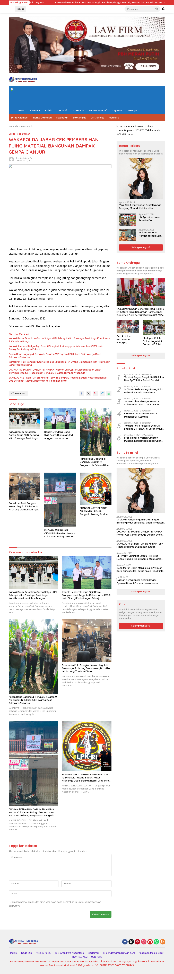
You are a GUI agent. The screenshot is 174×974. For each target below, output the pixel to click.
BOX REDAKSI (80, 956)
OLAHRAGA (78, 110)
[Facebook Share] (81, 393)
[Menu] (11, 9)
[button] (156, 9)
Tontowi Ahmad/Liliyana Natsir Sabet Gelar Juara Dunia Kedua (142, 403)
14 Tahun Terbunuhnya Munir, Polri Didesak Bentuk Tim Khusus (143, 391)
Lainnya (132, 110)
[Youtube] (150, 942)
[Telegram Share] (102, 393)
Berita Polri (15, 133)
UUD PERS (96, 956)
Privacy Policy (43, 952)
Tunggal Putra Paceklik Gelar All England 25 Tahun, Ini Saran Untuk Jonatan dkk (143, 427)
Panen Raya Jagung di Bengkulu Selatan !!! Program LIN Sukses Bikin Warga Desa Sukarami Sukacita (55, 356)
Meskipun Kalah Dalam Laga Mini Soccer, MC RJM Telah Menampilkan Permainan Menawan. (154, 341)
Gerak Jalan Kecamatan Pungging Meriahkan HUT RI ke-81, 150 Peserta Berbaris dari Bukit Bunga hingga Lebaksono (127, 339)
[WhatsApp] (156, 942)
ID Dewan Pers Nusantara (69, 952)
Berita (22, 110)
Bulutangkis (79, 117)
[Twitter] (131, 942)
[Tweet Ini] (88, 393)
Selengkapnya (139, 247)
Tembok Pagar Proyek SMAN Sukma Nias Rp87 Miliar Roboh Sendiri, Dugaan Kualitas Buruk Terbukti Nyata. (144, 379)
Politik (48, 110)
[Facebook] (125, 942)
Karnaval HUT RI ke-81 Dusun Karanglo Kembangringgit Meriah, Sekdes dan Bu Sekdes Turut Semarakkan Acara (78, 2)
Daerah (26, 133)
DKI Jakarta (97, 117)
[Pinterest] (137, 942)
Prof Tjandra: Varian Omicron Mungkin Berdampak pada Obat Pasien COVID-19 (142, 439)
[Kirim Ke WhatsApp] (108, 393)
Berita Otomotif (98, 110)
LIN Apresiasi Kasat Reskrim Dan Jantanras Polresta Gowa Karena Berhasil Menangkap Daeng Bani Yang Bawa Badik (150, 219)
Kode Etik (26, 952)
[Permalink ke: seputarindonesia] (11, 159)
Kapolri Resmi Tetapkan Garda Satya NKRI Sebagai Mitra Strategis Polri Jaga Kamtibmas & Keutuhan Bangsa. (59, 340)
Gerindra (114, 117)
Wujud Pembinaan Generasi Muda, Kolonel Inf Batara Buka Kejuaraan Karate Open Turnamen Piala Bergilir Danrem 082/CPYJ (140, 312)
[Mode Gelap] (163, 9)
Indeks (20, 8)
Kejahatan (62, 117)
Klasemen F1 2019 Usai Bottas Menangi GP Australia (140, 415)
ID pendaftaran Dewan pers (119, 952)
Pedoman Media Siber (151, 952)
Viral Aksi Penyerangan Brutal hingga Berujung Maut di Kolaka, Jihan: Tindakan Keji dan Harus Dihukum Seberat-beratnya (140, 207)
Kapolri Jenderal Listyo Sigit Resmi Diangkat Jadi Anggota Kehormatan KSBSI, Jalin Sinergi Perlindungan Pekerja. (56, 348)
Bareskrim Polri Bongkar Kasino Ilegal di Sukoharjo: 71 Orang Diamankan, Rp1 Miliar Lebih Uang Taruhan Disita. (59, 363)
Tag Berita (117, 110)
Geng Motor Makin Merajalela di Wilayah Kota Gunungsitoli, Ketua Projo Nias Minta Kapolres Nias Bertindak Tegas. (140, 569)
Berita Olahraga (42, 117)
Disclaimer (93, 952)
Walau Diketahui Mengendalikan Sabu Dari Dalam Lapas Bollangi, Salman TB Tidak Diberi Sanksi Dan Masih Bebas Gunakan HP (150, 234)
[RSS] (162, 942)
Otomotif (62, 110)
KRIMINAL (35, 110)
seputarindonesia (24, 158)
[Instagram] (143, 942)
